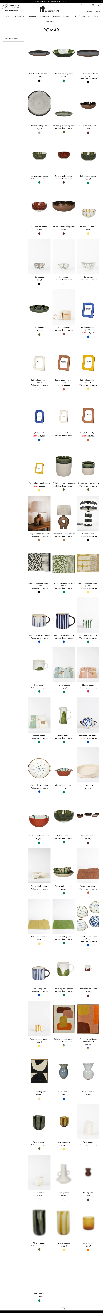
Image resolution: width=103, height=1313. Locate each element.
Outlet (93, 16)
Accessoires (44, 16)
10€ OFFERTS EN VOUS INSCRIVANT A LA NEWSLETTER (51, 1)
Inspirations (51, 22)
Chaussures (19, 16)
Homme (56, 16)
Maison (66, 16)
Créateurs (7, 16)
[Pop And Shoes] (50, 8)
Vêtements (32, 16)
